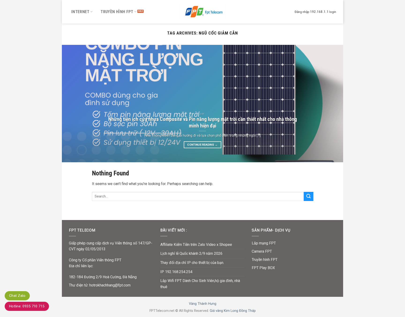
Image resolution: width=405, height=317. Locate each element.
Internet (80, 11)
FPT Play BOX (263, 268)
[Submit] (308, 196)
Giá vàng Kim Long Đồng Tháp (233, 311)
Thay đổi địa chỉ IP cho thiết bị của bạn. (192, 262)
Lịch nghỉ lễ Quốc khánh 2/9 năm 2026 (191, 253)
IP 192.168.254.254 (176, 272)
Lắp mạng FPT (264, 243)
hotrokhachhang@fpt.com (110, 285)
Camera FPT (262, 251)
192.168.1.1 (319, 12)
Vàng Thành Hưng (202, 304)
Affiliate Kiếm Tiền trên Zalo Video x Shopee (196, 244)
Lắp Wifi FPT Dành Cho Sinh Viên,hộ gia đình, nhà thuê (200, 283)
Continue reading (202, 144)
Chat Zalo (17, 296)
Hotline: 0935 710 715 (27, 306)
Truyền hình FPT (117, 11)
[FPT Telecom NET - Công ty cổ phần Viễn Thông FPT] (202, 11)
